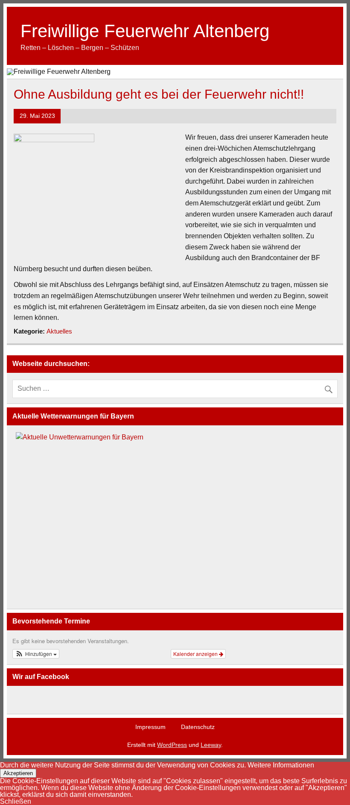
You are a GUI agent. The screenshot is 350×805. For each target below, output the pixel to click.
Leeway (211, 744)
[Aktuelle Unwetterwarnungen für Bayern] (79, 437)
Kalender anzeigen (196, 653)
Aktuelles (59, 331)
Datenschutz (198, 727)
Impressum (150, 727)
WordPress (172, 744)
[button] (36, 654)
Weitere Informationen (281, 765)
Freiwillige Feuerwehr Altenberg (144, 31)
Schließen (15, 801)
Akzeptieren (18, 773)
